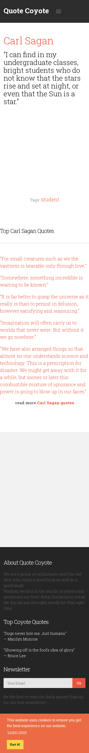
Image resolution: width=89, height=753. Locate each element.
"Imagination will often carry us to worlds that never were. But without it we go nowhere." (42, 330)
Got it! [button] (15, 744)
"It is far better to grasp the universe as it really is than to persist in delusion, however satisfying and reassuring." (44, 303)
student (50, 199)
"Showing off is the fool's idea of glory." (39, 649)
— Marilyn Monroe (21, 639)
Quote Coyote (26, 10)
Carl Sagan (29, 40)
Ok (79, 683)
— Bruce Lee (15, 655)
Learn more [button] (17, 732)
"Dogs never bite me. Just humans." (35, 633)
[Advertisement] (44, 142)
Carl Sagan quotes (55, 402)
